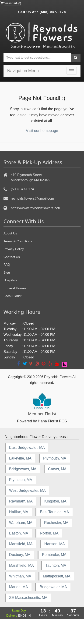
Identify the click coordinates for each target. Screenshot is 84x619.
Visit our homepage (42, 131)
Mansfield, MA (21, 544)
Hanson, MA (54, 544)
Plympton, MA (20, 480)
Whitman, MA (20, 576)
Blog (7, 272)
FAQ (7, 264)
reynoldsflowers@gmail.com (32, 198)
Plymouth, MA (54, 458)
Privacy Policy (14, 249)
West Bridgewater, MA (27, 490)
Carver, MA (57, 469)
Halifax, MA (18, 512)
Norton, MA (49, 533)
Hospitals (10, 280)
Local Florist (12, 296)
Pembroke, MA (54, 555)
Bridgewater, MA (22, 469)
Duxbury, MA (19, 555)
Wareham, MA (20, 523)
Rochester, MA (56, 523)
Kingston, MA (55, 501)
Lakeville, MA (20, 458)
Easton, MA (18, 533)
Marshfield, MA (21, 565)
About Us (10, 233)
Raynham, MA (21, 501)
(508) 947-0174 (53, 12)
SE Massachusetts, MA (28, 598)
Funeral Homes (15, 288)
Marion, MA (18, 587)
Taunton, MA (56, 565)
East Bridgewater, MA (27, 447)
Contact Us (12, 257)
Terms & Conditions (18, 241)
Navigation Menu (23, 70)
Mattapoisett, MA (56, 576)
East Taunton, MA (54, 512)
